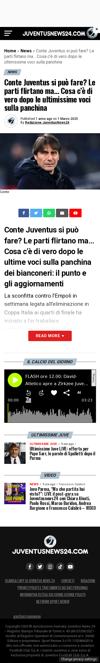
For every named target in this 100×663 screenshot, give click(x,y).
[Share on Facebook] (24, 213)
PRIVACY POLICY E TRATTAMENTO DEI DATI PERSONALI (53, 587)
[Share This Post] (49, 213)
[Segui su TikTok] (60, 567)
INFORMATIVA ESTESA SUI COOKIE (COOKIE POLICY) (53, 594)
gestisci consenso (27, 616)
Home (10, 50)
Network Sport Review (52, 601)
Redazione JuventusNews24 (47, 122)
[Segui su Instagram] (50, 567)
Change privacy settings (79, 659)
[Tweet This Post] (36, 213)
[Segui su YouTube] (70, 567)
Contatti (67, 580)
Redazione (88, 580)
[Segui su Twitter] (40, 567)
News (26, 50)
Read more (48, 335)
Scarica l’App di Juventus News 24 (30, 580)
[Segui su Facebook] (30, 567)
